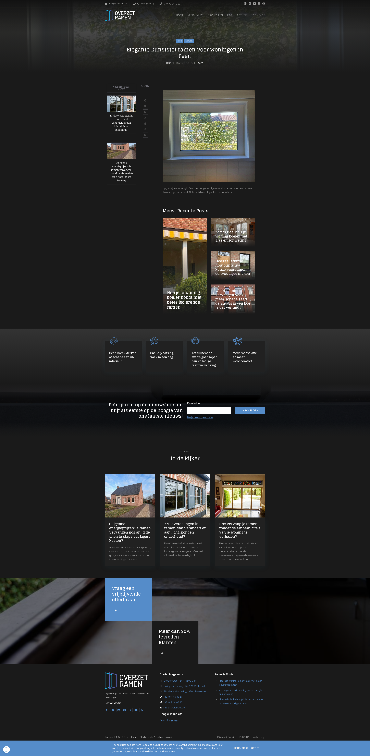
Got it (255, 748)
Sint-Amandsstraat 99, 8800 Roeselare (185, 691)
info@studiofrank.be (174, 707)
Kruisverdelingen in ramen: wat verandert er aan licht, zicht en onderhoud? (121, 123)
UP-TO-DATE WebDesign (251, 737)
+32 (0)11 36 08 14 (172, 696)
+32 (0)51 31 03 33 (172, 702)
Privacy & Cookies (226, 737)
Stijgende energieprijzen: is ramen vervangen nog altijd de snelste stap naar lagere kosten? (121, 171)
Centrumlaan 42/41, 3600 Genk (180, 680)
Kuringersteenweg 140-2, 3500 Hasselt (184, 686)
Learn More (241, 748)
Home (179, 41)
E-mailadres (193, 403)
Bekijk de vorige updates (200, 417)
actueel (189, 41)
